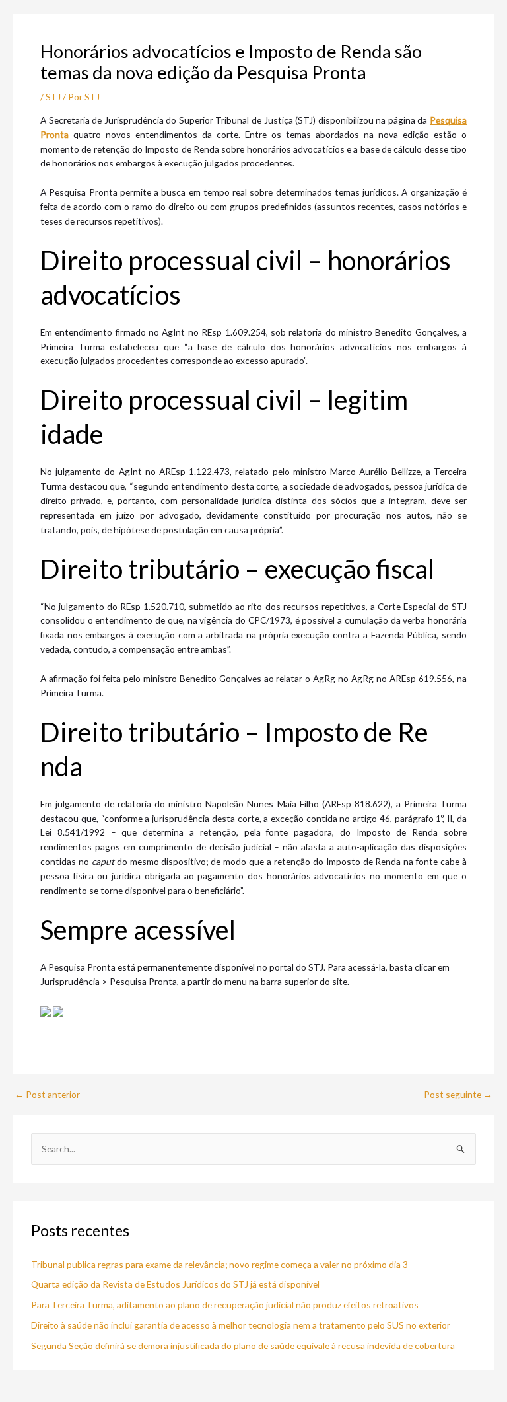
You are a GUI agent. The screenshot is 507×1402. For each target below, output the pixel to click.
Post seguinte (458, 1094)
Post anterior (47, 1094)
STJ (53, 96)
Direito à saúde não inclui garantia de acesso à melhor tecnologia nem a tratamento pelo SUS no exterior (240, 1325)
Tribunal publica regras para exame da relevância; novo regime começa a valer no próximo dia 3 (219, 1264)
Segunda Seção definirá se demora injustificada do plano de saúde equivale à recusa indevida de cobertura (243, 1345)
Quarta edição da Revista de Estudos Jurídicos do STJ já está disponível (175, 1284)
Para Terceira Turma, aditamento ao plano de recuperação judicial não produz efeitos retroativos (225, 1304)
